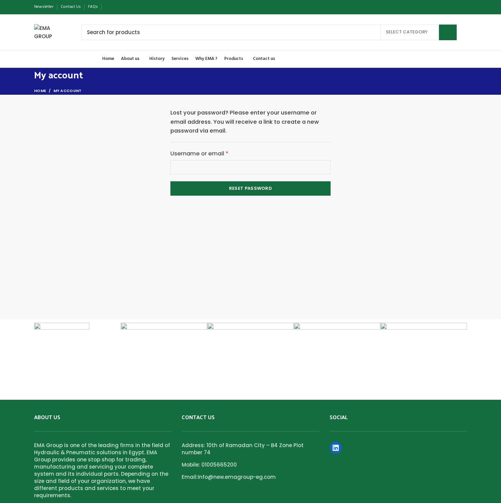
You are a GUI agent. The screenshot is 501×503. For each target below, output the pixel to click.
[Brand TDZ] (337, 331)
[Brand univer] (164, 331)
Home (40, 90)
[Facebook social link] (109, 7)
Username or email (211, 153)
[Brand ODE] (423, 352)
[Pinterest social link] (124, 7)
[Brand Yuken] (61, 334)
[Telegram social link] (140, 7)
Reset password (250, 188)
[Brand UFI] (250, 331)
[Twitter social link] (117, 7)
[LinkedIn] (336, 448)
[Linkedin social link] (132, 7)
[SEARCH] (448, 32)
